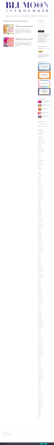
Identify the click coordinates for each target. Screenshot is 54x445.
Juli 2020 (39, 331)
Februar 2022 (40, 290)
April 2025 (39, 209)
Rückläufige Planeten (41, 160)
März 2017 (39, 417)
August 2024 (40, 226)
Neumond (39, 153)
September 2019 (40, 353)
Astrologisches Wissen (41, 132)
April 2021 (39, 312)
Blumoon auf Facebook (43, 123)
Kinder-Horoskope (41, 151)
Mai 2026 (39, 181)
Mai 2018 (39, 387)
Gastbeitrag (40, 147)
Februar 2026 (40, 187)
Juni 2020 (39, 333)
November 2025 (40, 194)
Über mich (40, 16)
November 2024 (40, 219)
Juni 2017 (39, 411)
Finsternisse (40, 145)
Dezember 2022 (40, 269)
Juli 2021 (39, 305)
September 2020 (40, 327)
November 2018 (40, 374)
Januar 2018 (40, 396)
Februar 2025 (40, 213)
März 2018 (39, 391)
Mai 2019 (39, 361)
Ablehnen (45, 443)
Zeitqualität (40, 168)
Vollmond (17, 24)
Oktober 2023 (40, 247)
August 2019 (40, 355)
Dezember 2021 (40, 295)
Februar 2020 (40, 342)
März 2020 (39, 340)
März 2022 (39, 288)
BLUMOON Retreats (25, 16)
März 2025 (39, 211)
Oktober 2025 (40, 196)
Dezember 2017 (40, 398)
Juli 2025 (39, 202)
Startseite (7, 16)
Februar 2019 (40, 368)
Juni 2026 (39, 179)
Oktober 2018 (40, 376)
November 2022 (40, 271)
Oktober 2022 (40, 273)
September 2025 (40, 198)
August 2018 (40, 381)
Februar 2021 (40, 316)
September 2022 (40, 275)
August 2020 (40, 329)
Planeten (39, 155)
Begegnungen (40, 134)
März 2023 (39, 262)
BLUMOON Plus (34, 16)
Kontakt (46, 16)
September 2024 (40, 224)
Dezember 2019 (40, 346)
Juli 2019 (39, 357)
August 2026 (40, 174)
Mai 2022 (39, 284)
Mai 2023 (39, 258)
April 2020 (39, 338)
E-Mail (47, 55)
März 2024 (39, 237)
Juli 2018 (39, 383)
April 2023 (39, 260)
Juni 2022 (39, 282)
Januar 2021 (40, 318)
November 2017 (40, 400)
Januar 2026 (40, 189)
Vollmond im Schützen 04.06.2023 (24, 26)
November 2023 (40, 245)
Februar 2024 (40, 239)
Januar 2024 (40, 241)
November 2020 (40, 323)
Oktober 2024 (40, 222)
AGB (4, 436)
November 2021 (40, 297)
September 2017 (40, 404)
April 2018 (39, 389)
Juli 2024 (39, 228)
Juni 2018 (39, 385)
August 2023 (40, 252)
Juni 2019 (39, 359)
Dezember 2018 (40, 372)
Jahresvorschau (40, 149)
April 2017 (39, 415)
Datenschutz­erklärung (41, 41)
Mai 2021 (39, 310)
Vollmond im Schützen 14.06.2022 (24, 39)
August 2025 (40, 200)
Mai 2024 (39, 232)
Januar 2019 (40, 370)
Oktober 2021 (40, 299)
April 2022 (39, 286)
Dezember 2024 (40, 217)
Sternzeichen (40, 162)
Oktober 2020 (40, 325)
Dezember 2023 (40, 243)
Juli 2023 (39, 254)
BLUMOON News (41, 136)
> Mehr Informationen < (36, 443)
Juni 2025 (39, 204)
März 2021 (39, 314)
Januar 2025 (40, 215)
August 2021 (40, 303)
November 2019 (40, 348)
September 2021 (40, 301)
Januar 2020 (40, 344)
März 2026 (39, 185)
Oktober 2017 (40, 402)
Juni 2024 (39, 230)
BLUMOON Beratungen (15, 16)
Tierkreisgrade (40, 164)
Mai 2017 (39, 413)
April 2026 (39, 183)
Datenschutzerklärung (7, 434)
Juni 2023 (39, 256)
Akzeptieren (41, 443)
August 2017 (40, 406)
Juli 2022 (39, 280)
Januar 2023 (40, 267)
